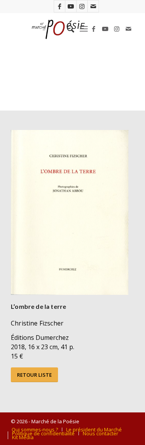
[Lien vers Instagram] (82, 6)
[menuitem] (66, 28)
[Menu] (84, 28)
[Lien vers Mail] (93, 6)
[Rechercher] (66, 28)
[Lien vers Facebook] (59, 6)
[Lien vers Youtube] (70, 6)
